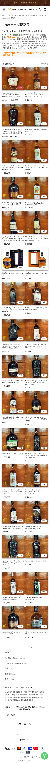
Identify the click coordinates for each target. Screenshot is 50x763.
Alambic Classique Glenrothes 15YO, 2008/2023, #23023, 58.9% (13, 598)
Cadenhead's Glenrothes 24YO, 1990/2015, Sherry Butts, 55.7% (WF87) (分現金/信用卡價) (12, 346)
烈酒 (8, 15)
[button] (4, 9)
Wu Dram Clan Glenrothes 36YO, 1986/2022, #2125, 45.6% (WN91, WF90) (12, 491)
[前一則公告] (4, 3)
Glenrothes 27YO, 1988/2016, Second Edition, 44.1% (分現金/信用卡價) (36, 418)
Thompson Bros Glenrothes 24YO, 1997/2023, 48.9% (36, 598)
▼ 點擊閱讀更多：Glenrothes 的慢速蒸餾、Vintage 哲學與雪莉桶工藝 (24, 54)
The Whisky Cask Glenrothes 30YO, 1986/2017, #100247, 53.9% (12, 418)
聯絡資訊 (30, 760)
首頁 (3, 15)
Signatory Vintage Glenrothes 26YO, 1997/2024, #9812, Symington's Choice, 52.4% (36, 382)
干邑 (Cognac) (10, 679)
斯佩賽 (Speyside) (13, 37)
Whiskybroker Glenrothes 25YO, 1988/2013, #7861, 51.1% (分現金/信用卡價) (36, 167)
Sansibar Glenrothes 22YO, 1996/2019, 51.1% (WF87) (33, 527)
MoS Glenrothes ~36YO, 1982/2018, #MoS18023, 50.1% (36, 309)
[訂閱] (42, 715)
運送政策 (22, 760)
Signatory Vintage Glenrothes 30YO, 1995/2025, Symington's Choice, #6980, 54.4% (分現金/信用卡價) (13, 131)
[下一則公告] (45, 3)
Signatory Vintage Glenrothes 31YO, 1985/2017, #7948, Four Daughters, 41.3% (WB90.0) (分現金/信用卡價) (13, 238)
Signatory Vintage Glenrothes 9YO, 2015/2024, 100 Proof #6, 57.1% (13, 527)
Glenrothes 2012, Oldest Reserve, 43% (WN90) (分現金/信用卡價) (12, 203)
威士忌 (14, 15)
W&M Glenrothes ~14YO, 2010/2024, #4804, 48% (36, 130)
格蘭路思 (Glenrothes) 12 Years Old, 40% (36, 274)
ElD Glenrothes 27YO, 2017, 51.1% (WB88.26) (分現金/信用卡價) (35, 203)
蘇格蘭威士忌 (23, 15)
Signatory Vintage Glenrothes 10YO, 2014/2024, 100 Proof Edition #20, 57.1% (36, 346)
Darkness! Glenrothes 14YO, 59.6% (36, 561)
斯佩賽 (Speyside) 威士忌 (38, 15)
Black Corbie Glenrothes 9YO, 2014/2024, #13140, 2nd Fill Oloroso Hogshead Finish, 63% (36, 238)
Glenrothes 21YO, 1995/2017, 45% (12, 453)
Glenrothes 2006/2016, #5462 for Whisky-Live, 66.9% (12, 633)
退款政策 (26, 757)
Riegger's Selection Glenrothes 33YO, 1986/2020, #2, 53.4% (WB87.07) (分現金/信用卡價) (11, 94)
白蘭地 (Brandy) (11, 674)
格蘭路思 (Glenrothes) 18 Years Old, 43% (13, 274)
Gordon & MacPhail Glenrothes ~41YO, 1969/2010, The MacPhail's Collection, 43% (36, 455)
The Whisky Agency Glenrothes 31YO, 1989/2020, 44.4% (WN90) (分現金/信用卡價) (13, 309)
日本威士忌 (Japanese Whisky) (16, 663)
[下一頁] (31, 647)
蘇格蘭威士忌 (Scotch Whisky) (16, 658)
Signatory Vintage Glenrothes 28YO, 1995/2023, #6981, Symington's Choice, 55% (13, 562)
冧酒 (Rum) (9, 669)
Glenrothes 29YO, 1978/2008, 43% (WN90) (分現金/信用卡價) (12, 381)
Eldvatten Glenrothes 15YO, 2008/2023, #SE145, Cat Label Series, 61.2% (34, 491)
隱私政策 (34, 757)
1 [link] (18, 647)
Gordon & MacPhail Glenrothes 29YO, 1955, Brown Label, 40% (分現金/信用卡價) (12, 167)
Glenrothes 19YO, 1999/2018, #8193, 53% (36, 633)
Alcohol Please (17, 757)
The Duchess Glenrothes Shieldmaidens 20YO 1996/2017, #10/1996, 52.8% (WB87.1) (35, 94)
